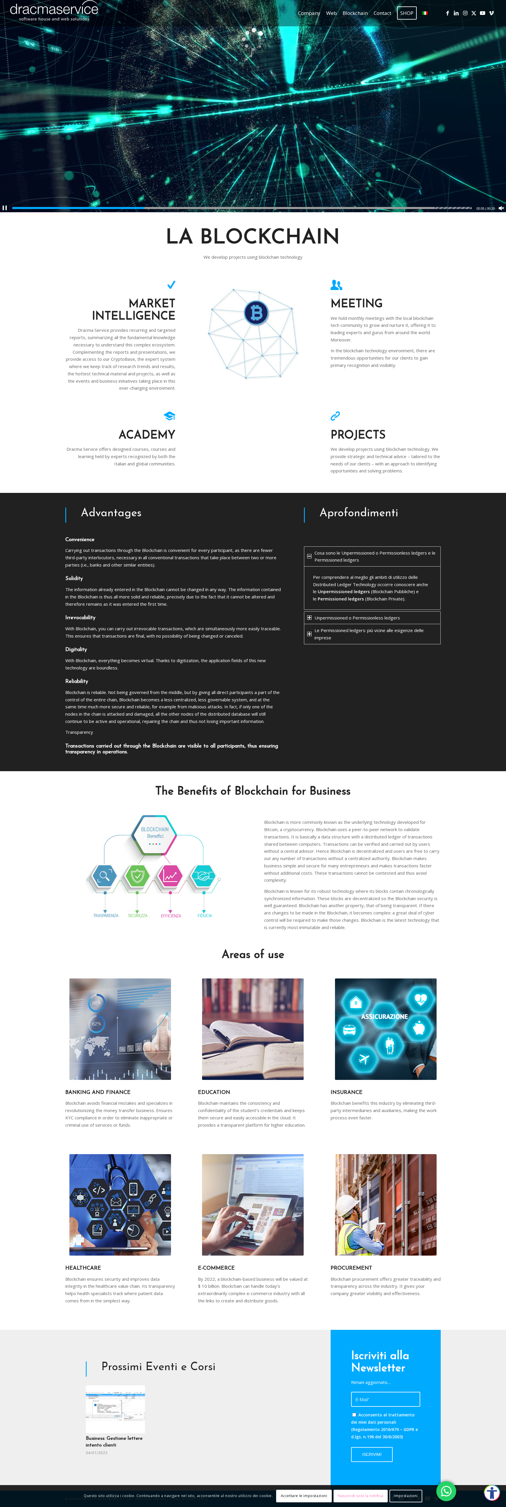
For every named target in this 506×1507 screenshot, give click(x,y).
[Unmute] (501, 208)
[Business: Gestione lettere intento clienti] (115, 1409)
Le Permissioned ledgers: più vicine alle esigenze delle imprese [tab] (369, 634)
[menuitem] (309, 13)
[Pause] (5, 208)
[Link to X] (473, 12)
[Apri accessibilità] (492, 1493)
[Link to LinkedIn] (456, 12)
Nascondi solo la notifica (360, 1495)
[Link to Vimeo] (491, 12)
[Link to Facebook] (447, 12)
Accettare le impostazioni (304, 1495)
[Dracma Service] (54, 13)
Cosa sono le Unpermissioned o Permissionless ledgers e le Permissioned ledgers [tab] (374, 556)
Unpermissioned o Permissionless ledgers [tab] (357, 618)
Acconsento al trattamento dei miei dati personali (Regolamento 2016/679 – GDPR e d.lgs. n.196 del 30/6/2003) (384, 1425)
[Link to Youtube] (482, 12)
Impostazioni (406, 1495)
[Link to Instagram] (465, 12)
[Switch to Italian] (425, 13)
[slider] (242, 208)
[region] (372, 588)
